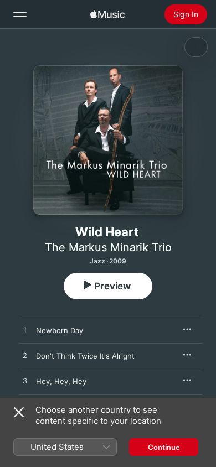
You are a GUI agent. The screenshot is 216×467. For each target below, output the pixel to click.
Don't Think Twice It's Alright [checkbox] (85, 355)
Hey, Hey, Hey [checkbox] (61, 381)
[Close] (19, 412)
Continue (164, 447)
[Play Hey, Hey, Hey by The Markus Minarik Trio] (25, 381)
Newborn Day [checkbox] (59, 330)
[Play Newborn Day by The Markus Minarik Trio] (25, 330)
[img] (107, 14)
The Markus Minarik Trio (108, 247)
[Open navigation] (20, 14)
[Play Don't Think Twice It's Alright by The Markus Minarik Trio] (25, 356)
